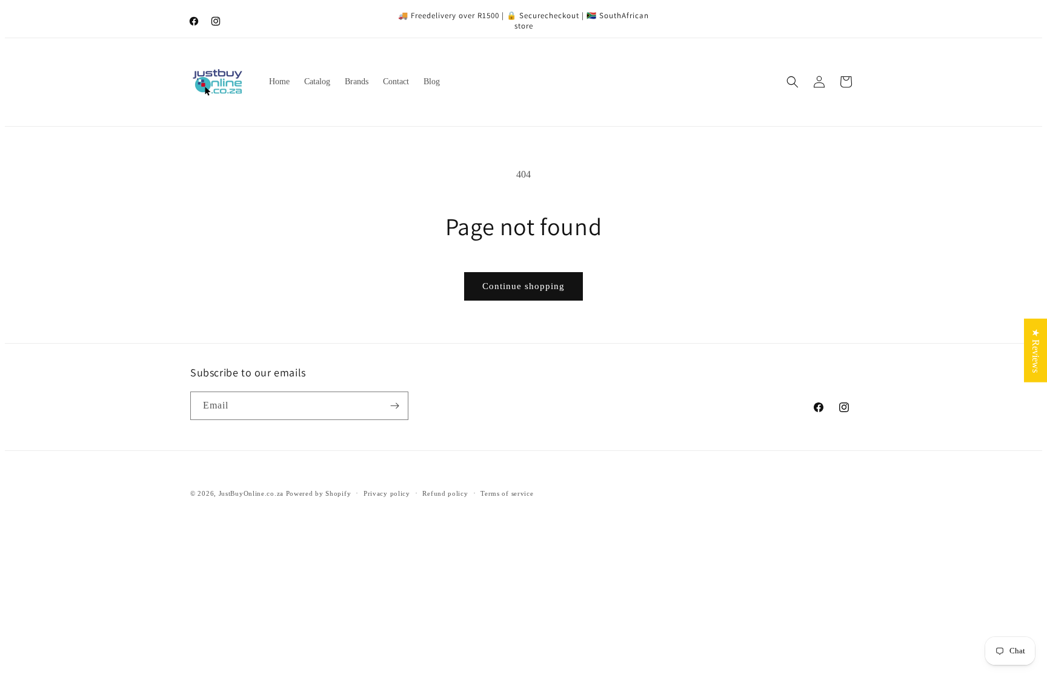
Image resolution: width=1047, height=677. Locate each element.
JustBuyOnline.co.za (251, 493)
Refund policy (445, 493)
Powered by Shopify (318, 493)
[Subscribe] (394, 406)
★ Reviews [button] (1036, 350)
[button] (792, 81)
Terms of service (506, 493)
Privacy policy (387, 493)
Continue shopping (523, 286)
